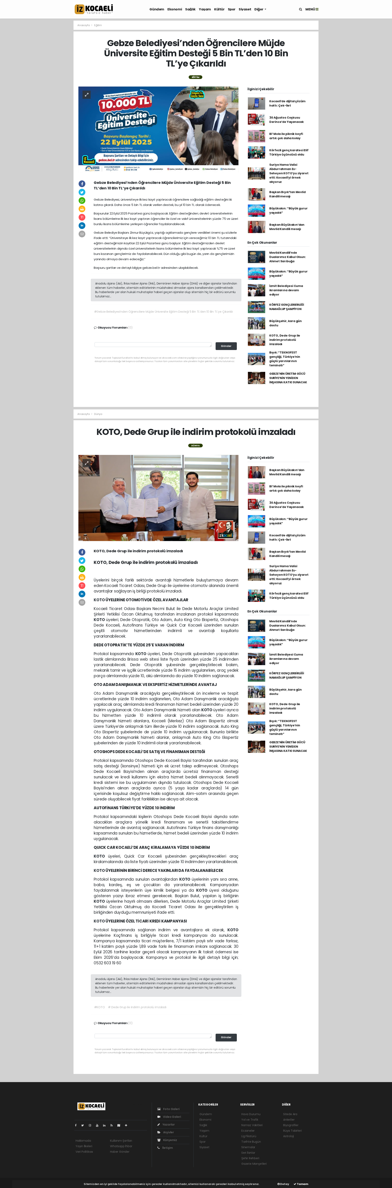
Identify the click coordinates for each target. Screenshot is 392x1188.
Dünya (98, 414)
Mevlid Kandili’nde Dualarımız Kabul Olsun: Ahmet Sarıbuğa (287, 257)
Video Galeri (171, 1117)
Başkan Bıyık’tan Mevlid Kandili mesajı (287, 194)
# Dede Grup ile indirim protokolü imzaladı (137, 1007)
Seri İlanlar (248, 1153)
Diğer (259, 9)
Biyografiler (290, 1125)
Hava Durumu (251, 1114)
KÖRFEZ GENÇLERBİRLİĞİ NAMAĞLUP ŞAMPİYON (286, 307)
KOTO (100, 600)
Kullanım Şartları (121, 1141)
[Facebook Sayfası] (77, 1125)
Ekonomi (174, 9)
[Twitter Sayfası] (84, 1125)
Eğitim (98, 25)
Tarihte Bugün (251, 1142)
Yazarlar (168, 1124)
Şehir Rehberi (250, 1158)
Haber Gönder (119, 1152)
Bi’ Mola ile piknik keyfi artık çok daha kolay (286, 136)
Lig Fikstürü (248, 1136)
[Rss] (113, 1125)
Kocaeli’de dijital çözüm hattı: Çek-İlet (287, 103)
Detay (284, 1184)
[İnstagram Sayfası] (92, 1125)
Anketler (288, 1120)
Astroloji (288, 1136)
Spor (231, 9)
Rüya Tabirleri (292, 1131)
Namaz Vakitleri (252, 1125)
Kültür (219, 9)
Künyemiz (170, 1140)
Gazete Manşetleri (254, 1164)
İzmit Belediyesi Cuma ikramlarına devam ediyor (286, 290)
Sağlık (190, 9)
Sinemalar (248, 1147)
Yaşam (205, 9)
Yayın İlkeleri (84, 1146)
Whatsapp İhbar (121, 1146)
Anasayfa (83, 25)
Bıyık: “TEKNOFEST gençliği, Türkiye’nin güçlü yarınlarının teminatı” (284, 358)
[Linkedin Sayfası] (106, 1125)
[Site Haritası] (120, 1125)
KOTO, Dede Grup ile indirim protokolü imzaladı (284, 339)
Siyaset (245, 9)
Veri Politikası (84, 1152)
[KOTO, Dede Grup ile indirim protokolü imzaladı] (158, 498)
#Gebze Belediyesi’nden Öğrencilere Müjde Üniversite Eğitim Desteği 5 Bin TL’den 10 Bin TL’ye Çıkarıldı (163, 312)
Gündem (156, 9)
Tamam (302, 1184)
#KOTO (99, 1007)
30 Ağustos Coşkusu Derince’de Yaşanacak (286, 120)
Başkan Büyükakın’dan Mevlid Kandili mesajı (286, 227)
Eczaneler (248, 1131)
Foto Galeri (171, 1109)
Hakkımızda (83, 1141)
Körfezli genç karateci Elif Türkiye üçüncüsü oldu (288, 152)
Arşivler (168, 1132)
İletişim (167, 1148)
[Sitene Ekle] (127, 1125)
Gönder (226, 346)
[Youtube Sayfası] (99, 1125)
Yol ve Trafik (249, 1120)
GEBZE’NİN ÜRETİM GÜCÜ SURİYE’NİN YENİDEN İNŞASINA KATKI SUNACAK (288, 378)
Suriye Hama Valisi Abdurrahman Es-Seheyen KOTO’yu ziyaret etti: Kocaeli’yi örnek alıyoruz (288, 173)
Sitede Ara (290, 1114)
